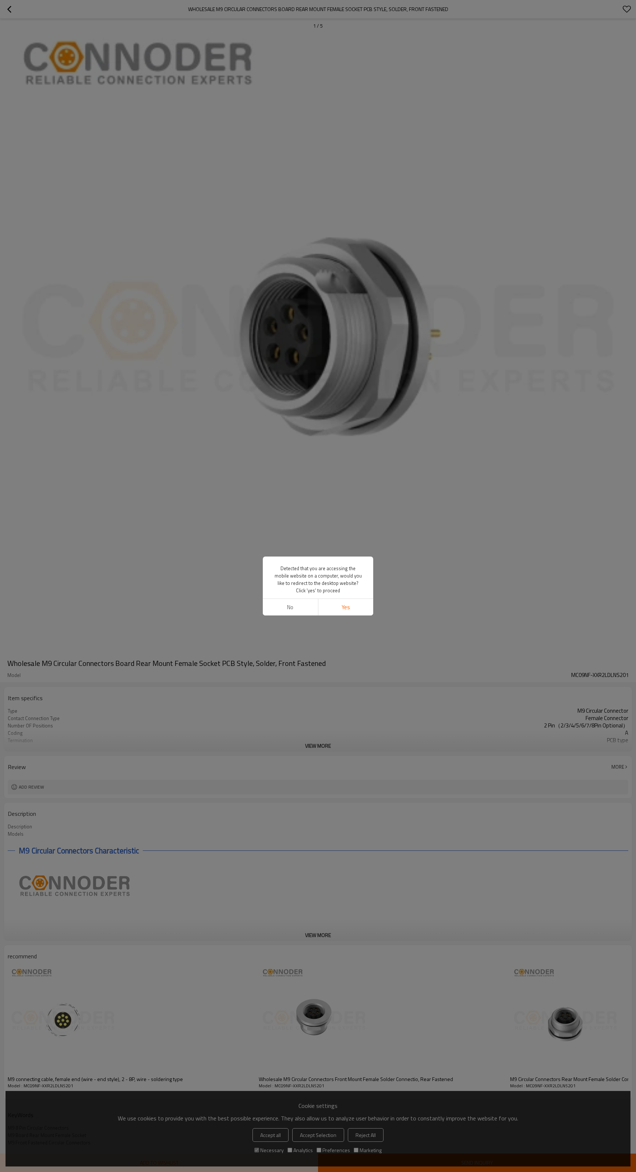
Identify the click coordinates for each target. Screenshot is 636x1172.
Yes (346, 607)
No (290, 607)
